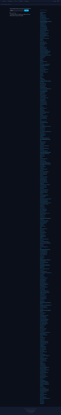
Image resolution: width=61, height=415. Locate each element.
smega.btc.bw (42, 143)
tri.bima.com (42, 215)
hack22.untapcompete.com (45, 398)
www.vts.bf (42, 386)
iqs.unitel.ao (42, 66)
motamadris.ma (43, 365)
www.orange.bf (43, 166)
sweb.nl (41, 58)
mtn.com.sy (42, 197)
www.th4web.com (43, 178)
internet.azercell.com (44, 277)
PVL (32, 412)
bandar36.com (42, 281)
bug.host (41, 13)
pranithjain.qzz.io (43, 279)
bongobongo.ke (43, 261)
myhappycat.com (43, 25)
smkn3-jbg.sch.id (43, 161)
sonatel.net (42, 219)
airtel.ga (41, 114)
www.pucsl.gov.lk (43, 297)
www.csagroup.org (43, 271)
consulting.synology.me (44, 315)
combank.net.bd (43, 346)
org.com (41, 353)
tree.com (41, 175)
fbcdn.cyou (42, 399)
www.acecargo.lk (43, 349)
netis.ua (41, 303)
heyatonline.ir (42, 110)
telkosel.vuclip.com (43, 180)
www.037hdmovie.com (44, 204)
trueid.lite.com (42, 207)
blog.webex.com (43, 83)
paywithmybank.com (44, 358)
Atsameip (9, 4)
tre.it (41, 119)
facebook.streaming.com (44, 384)
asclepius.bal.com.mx (44, 376)
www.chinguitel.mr (43, 117)
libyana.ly (41, 136)
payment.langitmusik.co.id (44, 213)
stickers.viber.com (43, 368)
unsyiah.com (42, 340)
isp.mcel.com (42, 276)
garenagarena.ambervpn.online (45, 198)
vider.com (42, 244)
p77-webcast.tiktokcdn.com (45, 332)
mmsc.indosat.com (43, 254)
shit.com (41, 311)
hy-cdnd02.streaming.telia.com (45, 131)
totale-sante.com (43, 293)
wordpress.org (42, 380)
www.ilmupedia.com (43, 169)
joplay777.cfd (42, 93)
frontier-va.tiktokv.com (44, 97)
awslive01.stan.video (43, 158)
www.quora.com (43, 84)
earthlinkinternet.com (44, 115)
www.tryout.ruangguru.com (45, 52)
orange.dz (42, 224)
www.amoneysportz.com (44, 268)
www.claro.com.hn (43, 318)
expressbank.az (43, 312)
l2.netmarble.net (43, 316)
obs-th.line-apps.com (44, 71)
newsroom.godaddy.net (44, 171)
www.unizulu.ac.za (43, 360)
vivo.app (41, 308)
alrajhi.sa (41, 39)
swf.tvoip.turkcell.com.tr (44, 30)
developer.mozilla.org (44, 49)
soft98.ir (41, 385)
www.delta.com (43, 23)
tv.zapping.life (42, 79)
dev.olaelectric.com (43, 118)
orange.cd (42, 275)
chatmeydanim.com (43, 61)
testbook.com (42, 70)
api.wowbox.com (43, 324)
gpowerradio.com (43, 121)
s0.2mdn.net (42, 266)
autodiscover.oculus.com (44, 38)
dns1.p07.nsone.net (43, 47)
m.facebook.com (43, 359)
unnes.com (42, 314)
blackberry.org (42, 373)
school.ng (42, 240)
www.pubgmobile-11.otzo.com (45, 126)
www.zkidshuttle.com (44, 150)
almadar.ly (42, 78)
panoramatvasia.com (44, 286)
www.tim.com (42, 294)
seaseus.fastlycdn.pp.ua (44, 390)
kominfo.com (42, 206)
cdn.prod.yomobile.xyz (44, 372)
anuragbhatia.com (43, 391)
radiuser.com (42, 325)
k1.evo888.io (42, 165)
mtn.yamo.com (42, 364)
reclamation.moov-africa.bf (45, 184)
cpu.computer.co (43, 388)
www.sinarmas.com (43, 222)
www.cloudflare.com (43, 182)
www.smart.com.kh (43, 104)
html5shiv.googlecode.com (45, 162)
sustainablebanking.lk (44, 122)
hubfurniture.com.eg (43, 192)
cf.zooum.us (42, 402)
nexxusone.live (42, 354)
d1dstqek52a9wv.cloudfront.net (45, 272)
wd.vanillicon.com (43, 306)
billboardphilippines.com (44, 35)
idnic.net (41, 62)
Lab (16, 1)
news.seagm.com (43, 20)
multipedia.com (43, 100)
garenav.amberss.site (44, 200)
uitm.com (41, 378)
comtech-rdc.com (43, 328)
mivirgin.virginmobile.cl (44, 220)
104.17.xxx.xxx (42, 231)
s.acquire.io (42, 205)
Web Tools (10, 1)
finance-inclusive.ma (43, 176)
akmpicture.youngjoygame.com (45, 305)
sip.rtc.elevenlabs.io (43, 90)
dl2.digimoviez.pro (43, 179)
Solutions (21, 1)
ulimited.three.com (43, 351)
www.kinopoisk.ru (43, 397)
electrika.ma (42, 263)
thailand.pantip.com (43, 22)
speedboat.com (43, 31)
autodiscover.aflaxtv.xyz (44, 145)
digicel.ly (41, 237)
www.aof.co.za (42, 127)
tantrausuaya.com (43, 48)
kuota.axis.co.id (43, 223)
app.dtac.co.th (42, 211)
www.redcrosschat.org (44, 53)
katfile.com (42, 147)
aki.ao (41, 77)
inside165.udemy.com (44, 320)
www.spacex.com (43, 17)
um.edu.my (42, 270)
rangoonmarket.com (43, 172)
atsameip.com (42, 363)
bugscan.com (42, 338)
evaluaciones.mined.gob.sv (45, 292)
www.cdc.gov (42, 44)
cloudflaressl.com (43, 298)
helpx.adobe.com (43, 333)
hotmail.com (42, 57)
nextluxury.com (43, 56)
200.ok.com (42, 267)
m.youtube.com (43, 96)
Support (27, 1)
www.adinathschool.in (44, 201)
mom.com (42, 245)
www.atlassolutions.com (44, 369)
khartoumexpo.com (43, 43)
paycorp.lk (42, 149)
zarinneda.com (42, 92)
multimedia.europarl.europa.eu (45, 55)
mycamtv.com (42, 128)
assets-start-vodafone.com (45, 64)
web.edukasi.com (43, 232)
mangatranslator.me (43, 250)
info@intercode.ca (32, 411)
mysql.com (42, 188)
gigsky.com (42, 327)
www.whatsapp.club (43, 27)
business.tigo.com (43, 95)
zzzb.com (42, 170)
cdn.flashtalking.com (43, 91)
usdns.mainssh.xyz (43, 187)
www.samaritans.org (43, 246)
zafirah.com (42, 233)
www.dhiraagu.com (43, 102)
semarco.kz (42, 255)
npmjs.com (42, 109)
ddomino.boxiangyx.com (44, 112)
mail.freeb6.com (43, 16)
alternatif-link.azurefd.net (44, 153)
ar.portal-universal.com (44, 69)
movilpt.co (42, 75)
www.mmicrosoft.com (44, 341)
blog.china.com (43, 113)
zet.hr (41, 227)
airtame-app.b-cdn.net (44, 342)
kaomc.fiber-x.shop (43, 321)
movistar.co (42, 144)
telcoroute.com (43, 377)
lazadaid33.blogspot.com (44, 137)
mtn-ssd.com (42, 130)
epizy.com (42, 106)
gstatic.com (42, 154)
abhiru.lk (41, 193)
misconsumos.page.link (44, 319)
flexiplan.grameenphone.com (45, 51)
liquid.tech (42, 403)
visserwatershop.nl (43, 26)
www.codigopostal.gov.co (44, 355)
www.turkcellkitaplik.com (44, 367)
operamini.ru (42, 257)
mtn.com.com (42, 288)
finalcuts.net (42, 36)
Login (55, 1)
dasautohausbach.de (43, 191)
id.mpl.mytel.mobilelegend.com (45, 88)
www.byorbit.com (43, 185)
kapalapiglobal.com (43, 283)
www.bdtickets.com (43, 253)
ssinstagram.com (43, 343)
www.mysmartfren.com (44, 189)
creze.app (42, 167)
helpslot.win (42, 301)
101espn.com (42, 132)
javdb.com (42, 40)
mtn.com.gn (42, 350)
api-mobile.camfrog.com (44, 389)
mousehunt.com (43, 375)
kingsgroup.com (43, 14)
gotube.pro (42, 395)
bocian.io (41, 362)
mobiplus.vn (42, 345)
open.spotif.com (43, 280)
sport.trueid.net (43, 329)
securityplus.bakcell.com (44, 65)
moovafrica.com (43, 371)
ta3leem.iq (42, 183)
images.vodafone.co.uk (44, 290)
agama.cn (42, 258)
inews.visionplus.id (43, 210)
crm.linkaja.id (42, 125)
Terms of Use (33, 410)
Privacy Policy (28, 410)
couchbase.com (43, 347)
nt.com (41, 105)
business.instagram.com (44, 148)
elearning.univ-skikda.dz (44, 382)
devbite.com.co (43, 214)
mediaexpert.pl (42, 235)
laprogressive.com (43, 394)
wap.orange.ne (42, 99)
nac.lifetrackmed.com (44, 323)
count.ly (41, 336)
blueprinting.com (43, 12)
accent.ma (42, 393)
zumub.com (42, 82)
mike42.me (42, 229)
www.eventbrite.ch (43, 174)
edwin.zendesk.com (43, 228)
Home (4, 1)
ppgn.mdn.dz (42, 156)
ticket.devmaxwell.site (44, 262)
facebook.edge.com (43, 29)
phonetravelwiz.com (43, 34)
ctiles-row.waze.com (43, 307)
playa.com (42, 123)
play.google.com (43, 141)
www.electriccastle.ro (44, 381)
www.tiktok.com (43, 134)
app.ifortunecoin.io (43, 108)
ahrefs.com (42, 299)
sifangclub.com (43, 285)
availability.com (43, 236)
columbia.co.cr (42, 135)
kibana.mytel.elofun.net (44, 284)
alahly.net (41, 60)
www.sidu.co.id (42, 226)
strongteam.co (42, 337)
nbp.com (41, 74)
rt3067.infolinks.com (43, 334)
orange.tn (41, 356)
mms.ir (41, 157)
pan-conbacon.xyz (43, 209)
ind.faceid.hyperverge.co (44, 241)
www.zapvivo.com (43, 101)
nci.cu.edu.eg (42, 289)
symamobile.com (43, 42)
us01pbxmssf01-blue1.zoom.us (45, 202)
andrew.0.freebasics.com (44, 18)
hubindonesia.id (43, 196)
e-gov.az (41, 73)
